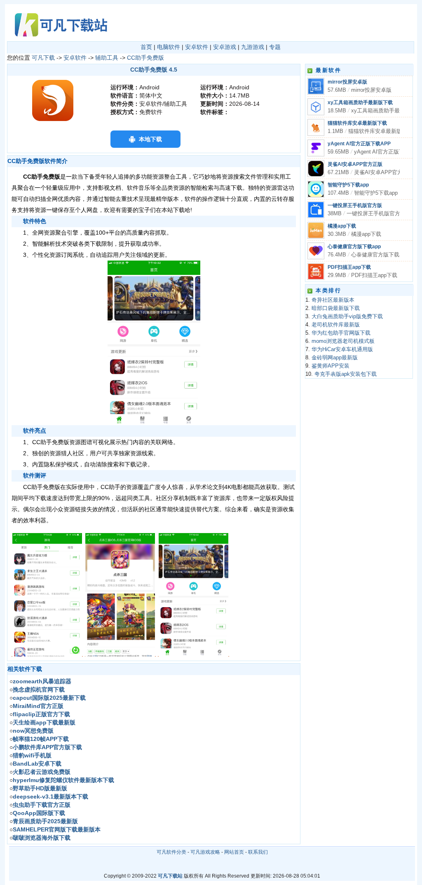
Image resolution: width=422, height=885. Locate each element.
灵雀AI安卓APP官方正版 (355, 164)
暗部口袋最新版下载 (336, 308)
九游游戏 (252, 47)
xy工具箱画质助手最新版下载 (360, 102)
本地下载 (150, 139)
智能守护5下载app (348, 185)
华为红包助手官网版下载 (341, 333)
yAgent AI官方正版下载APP (359, 144)
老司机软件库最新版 (336, 325)
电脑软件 (168, 47)
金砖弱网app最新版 (335, 358)
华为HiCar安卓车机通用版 (342, 349)
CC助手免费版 (145, 57)
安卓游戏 (224, 47)
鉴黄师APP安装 (330, 366)
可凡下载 (43, 57)
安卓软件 (196, 47)
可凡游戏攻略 (205, 852)
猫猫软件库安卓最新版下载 (357, 123)
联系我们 (258, 852)
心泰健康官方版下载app (354, 246)
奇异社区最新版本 (333, 300)
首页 (146, 47)
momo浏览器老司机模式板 (343, 341)
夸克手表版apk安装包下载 (345, 374)
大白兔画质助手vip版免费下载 (347, 316)
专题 (275, 47)
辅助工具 (106, 57)
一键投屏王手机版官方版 (355, 205)
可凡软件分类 (171, 852)
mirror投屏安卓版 (347, 82)
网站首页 (234, 852)
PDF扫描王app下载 (349, 267)
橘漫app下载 (342, 226)
